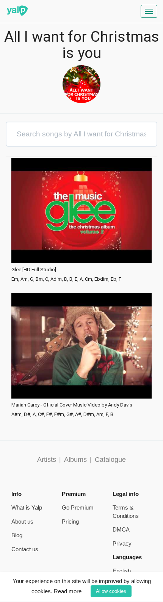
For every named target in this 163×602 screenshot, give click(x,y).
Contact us (24, 549)
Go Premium (78, 507)
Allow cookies (111, 591)
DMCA (121, 529)
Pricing (70, 521)
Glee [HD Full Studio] (33, 269)
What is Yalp (26, 507)
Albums (75, 459)
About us (22, 521)
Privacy (122, 543)
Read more (68, 591)
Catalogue (110, 459)
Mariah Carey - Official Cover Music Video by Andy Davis (71, 405)
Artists (46, 459)
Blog (16, 535)
